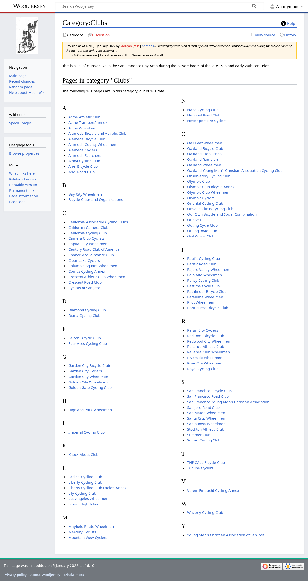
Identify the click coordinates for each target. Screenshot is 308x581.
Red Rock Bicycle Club (205, 335)
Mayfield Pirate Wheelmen (91, 526)
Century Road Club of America (94, 249)
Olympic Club (198, 181)
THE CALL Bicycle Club (206, 462)
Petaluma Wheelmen (205, 296)
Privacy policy (15, 574)
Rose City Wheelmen (204, 363)
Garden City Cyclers (85, 371)
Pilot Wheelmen (200, 302)
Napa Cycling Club (202, 109)
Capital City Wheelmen (87, 243)
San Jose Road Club (203, 407)
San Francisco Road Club (208, 396)
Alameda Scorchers (84, 155)
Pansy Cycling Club (203, 280)
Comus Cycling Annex (86, 271)
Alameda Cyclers (82, 149)
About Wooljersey (45, 574)
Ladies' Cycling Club (85, 476)
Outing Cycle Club (202, 225)
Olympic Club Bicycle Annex (210, 186)
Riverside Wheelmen (204, 357)
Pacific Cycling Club (203, 258)
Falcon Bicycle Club (84, 337)
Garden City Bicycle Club (89, 365)
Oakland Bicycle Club (205, 148)
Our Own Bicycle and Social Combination (222, 214)
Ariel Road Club (81, 171)
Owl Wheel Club (200, 236)
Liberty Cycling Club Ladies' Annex (97, 487)
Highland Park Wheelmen (90, 409)
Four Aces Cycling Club (87, 343)
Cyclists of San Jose (84, 287)
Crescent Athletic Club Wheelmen (96, 276)
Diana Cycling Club (84, 315)
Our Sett (194, 219)
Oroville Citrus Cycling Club (210, 208)
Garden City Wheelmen (88, 376)
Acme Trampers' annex (87, 122)
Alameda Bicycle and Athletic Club (97, 133)
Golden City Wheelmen (88, 382)
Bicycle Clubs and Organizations (95, 199)
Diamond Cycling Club (87, 309)
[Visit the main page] (27, 35)
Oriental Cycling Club (205, 203)
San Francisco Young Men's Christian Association (228, 401)
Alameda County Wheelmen (92, 144)
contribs (148, 46)
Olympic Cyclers (200, 197)
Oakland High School (205, 153)
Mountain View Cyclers (87, 537)
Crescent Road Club (85, 282)
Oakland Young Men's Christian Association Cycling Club (234, 170)
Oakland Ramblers (203, 159)
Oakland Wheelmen (204, 164)
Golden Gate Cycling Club (90, 387)
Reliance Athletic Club (205, 346)
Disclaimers (74, 574)
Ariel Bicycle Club (83, 166)
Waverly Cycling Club (205, 512)
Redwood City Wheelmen (208, 341)
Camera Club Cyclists (86, 238)
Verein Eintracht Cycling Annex (213, 490)
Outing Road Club (202, 230)
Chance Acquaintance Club (91, 254)
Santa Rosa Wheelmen (206, 423)
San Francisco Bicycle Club (209, 390)
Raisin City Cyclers (202, 330)
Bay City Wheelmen (85, 194)
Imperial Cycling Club (86, 432)
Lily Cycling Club (82, 493)
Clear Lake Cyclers (84, 260)
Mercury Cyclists (82, 532)
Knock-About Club (83, 454)
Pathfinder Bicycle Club (206, 291)
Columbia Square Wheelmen (92, 265)
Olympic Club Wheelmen (208, 192)
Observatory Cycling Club (208, 175)
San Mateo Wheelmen (206, 412)
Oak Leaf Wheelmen (204, 142)
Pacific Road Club (201, 264)
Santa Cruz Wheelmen (206, 418)
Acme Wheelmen (82, 128)
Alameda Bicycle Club (86, 138)
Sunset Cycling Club (203, 440)
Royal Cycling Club (202, 368)
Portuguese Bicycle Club (207, 307)
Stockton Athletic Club (205, 429)
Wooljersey (29, 5)
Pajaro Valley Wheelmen (208, 269)
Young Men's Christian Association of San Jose (226, 534)
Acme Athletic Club (84, 117)
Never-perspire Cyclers (206, 120)
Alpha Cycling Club (84, 160)
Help (291, 23)
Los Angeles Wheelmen (88, 498)
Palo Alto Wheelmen (204, 274)
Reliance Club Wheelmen (208, 352)
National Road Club (203, 115)
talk (136, 46)
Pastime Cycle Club (203, 285)
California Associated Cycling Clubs (98, 221)
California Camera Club (88, 227)
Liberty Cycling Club (85, 482)
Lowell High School (84, 504)
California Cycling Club (87, 232)
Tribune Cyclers (200, 468)
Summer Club (198, 434)
